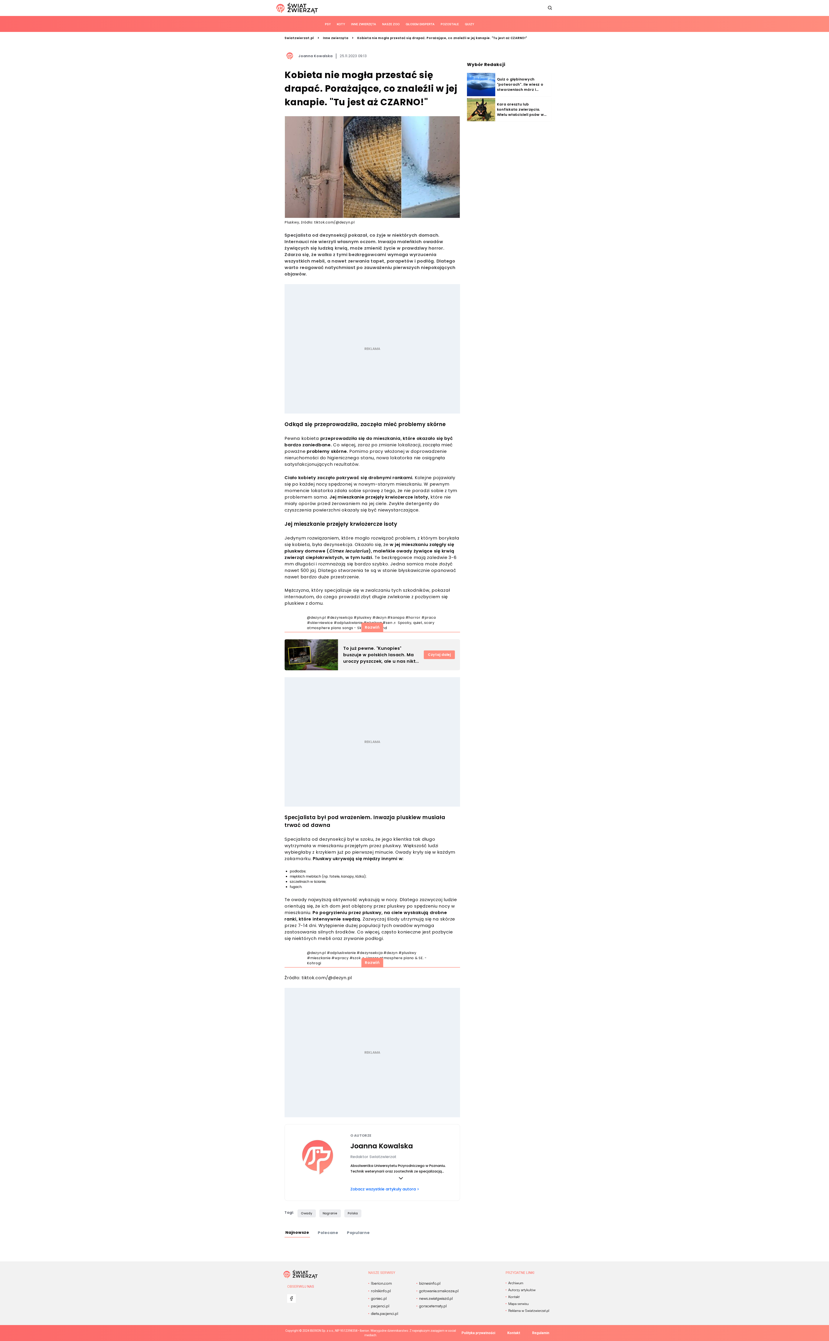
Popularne (358, 1232)
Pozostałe (450, 24)
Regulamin (540, 1333)
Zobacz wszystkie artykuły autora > (384, 1189)
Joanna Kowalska (315, 56)
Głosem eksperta (420, 24)
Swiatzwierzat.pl (299, 38)
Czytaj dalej (439, 654)
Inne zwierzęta (363, 24)
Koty (341, 24)
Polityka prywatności (478, 1333)
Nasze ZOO (391, 24)
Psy (328, 24)
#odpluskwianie (341, 952)
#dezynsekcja (340, 617)
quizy (469, 24)
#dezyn (379, 617)
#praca (428, 617)
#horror (413, 617)
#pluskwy (363, 617)
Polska (353, 1213)
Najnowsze (297, 1232)
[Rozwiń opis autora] (400, 1178)
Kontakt (513, 1333)
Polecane (328, 1232)
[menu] (291, 1298)
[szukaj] (550, 8)
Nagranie (330, 1213)
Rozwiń (372, 627)
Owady (306, 1213)
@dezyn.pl (316, 617)
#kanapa (395, 617)
